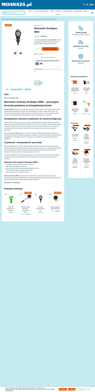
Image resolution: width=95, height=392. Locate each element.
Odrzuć (72, 389)
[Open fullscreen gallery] (30, 49)
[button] (16, 53)
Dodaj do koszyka (50, 49)
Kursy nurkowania (67, 11)
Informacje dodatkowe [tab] (16, 89)
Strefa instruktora (78, 11)
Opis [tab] (7, 89)
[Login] (87, 4)
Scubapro (40, 54)
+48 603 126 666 (80, 32)
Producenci (58, 11)
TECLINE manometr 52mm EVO (40, 208)
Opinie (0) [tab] (27, 89)
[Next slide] (21, 53)
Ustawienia (81, 389)
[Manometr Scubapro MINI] (18, 37)
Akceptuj (63, 389)
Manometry (38, 25)
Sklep (52, 11)
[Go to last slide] (15, 53)
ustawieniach (9, 390)
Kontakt (58, 14)
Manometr (40, 83)
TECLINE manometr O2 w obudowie (11, 208)
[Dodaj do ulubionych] (6, 194)
